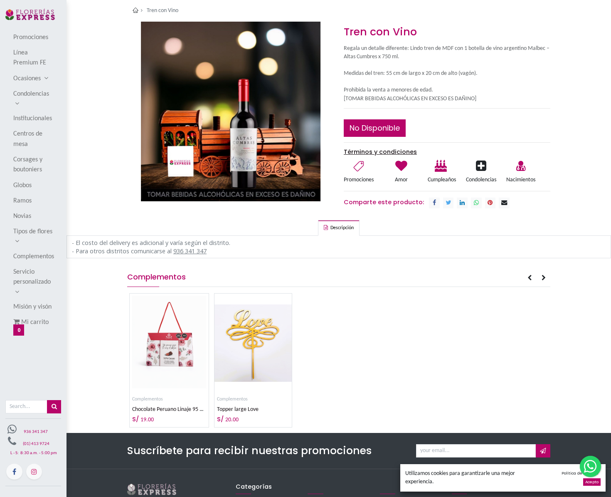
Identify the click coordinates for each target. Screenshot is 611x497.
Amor (401, 180)
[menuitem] (33, 37)
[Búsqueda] (54, 406)
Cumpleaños (441, 180)
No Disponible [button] (375, 128)
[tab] (339, 228)
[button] (529, 277)
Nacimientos (520, 180)
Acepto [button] (592, 482)
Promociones (359, 180)
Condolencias (481, 180)
